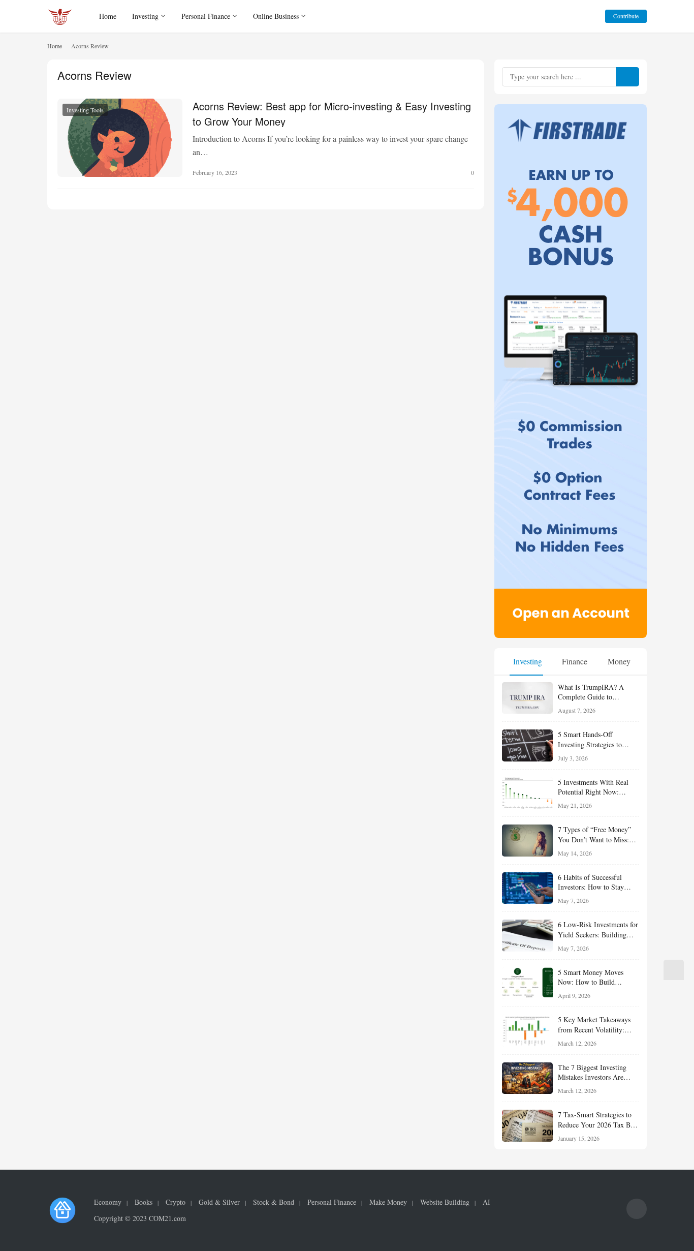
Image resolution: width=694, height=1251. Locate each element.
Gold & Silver (219, 1202)
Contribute (626, 16)
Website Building (444, 1202)
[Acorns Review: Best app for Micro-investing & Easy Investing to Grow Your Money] (119, 138)
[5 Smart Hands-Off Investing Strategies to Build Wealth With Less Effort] (527, 745)
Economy (107, 1202)
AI (486, 1202)
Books (143, 1202)
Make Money (388, 1202)
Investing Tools (85, 110)
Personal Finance (205, 16)
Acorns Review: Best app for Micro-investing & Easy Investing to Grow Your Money (332, 113)
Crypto (175, 1202)
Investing (145, 16)
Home (107, 16)
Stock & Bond (273, 1202)
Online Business (276, 16)
